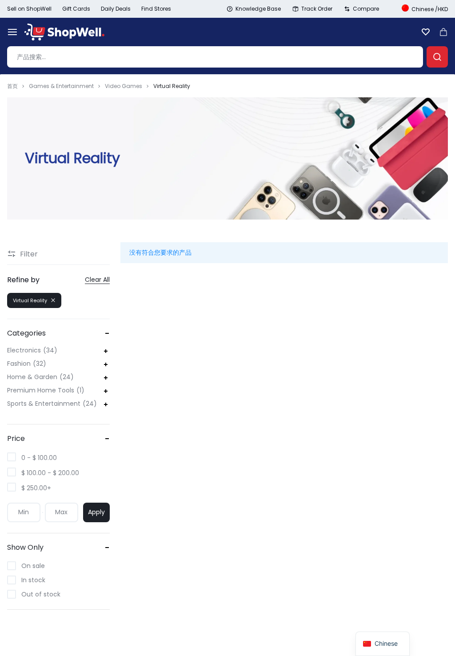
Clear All (97, 280)
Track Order (316, 8)
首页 (12, 86)
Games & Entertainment (61, 86)
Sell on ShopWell (29, 8)
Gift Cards (76, 8)
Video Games (123, 86)
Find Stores (156, 8)
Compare (366, 8)
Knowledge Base (258, 8)
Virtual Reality (30, 300)
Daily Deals (116, 8)
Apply (96, 512)
